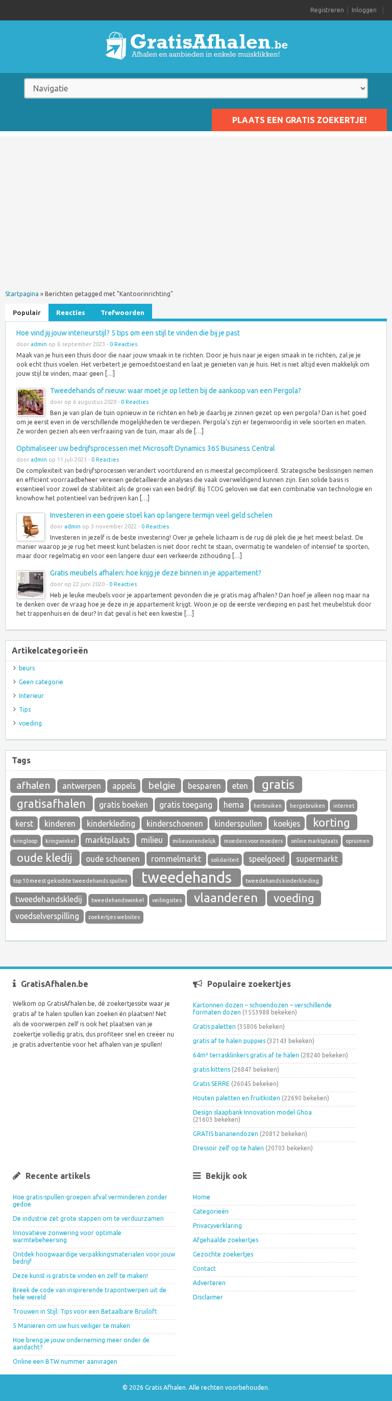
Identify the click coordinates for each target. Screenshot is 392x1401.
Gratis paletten (214, 1026)
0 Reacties (123, 344)
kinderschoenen (174, 823)
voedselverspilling (47, 916)
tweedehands (186, 877)
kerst (24, 823)
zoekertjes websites (114, 917)
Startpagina (22, 294)
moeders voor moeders (253, 841)
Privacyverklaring (217, 1225)
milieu (152, 839)
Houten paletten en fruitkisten (236, 1098)
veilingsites (167, 900)
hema (234, 804)
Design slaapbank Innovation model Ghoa (252, 1112)
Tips (25, 709)
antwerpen (81, 785)
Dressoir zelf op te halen (228, 1148)
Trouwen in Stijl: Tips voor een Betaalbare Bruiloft (85, 1311)
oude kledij (44, 857)
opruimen (358, 841)
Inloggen (364, 10)
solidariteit (225, 860)
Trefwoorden (122, 312)
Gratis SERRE (211, 1083)
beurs (27, 668)
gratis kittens (211, 1069)
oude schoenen (113, 858)
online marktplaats (314, 841)
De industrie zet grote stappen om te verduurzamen (88, 1218)
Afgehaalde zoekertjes (225, 1240)
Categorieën (211, 1211)
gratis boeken (123, 804)
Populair (27, 312)
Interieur (31, 695)
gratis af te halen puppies (229, 1040)
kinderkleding (111, 823)
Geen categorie (41, 682)
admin (39, 344)
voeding (30, 723)
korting (331, 822)
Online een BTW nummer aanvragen (65, 1361)
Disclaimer (208, 1297)
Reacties (70, 312)
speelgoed (267, 858)
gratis (278, 784)
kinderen (60, 823)
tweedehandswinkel (117, 900)
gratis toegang (185, 804)
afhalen (33, 785)
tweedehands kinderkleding (282, 881)
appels (124, 785)
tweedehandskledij (48, 899)
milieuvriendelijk (194, 841)
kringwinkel (60, 841)
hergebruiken (307, 806)
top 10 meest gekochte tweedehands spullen (70, 881)
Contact (204, 1268)
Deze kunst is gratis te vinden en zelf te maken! (80, 1275)
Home (201, 1197)
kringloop (25, 841)
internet (343, 806)
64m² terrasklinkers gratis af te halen (246, 1055)
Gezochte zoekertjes (223, 1254)
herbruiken (268, 806)
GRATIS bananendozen (225, 1133)
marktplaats (107, 839)
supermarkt (317, 858)
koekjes (287, 823)
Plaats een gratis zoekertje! (299, 120)
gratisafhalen (51, 803)
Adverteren (209, 1282)
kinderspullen (238, 823)
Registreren (327, 10)
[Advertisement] (196, 207)
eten (240, 785)
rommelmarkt (176, 858)
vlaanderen (226, 897)
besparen (204, 785)
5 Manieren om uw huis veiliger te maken (71, 1325)
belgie (162, 785)
